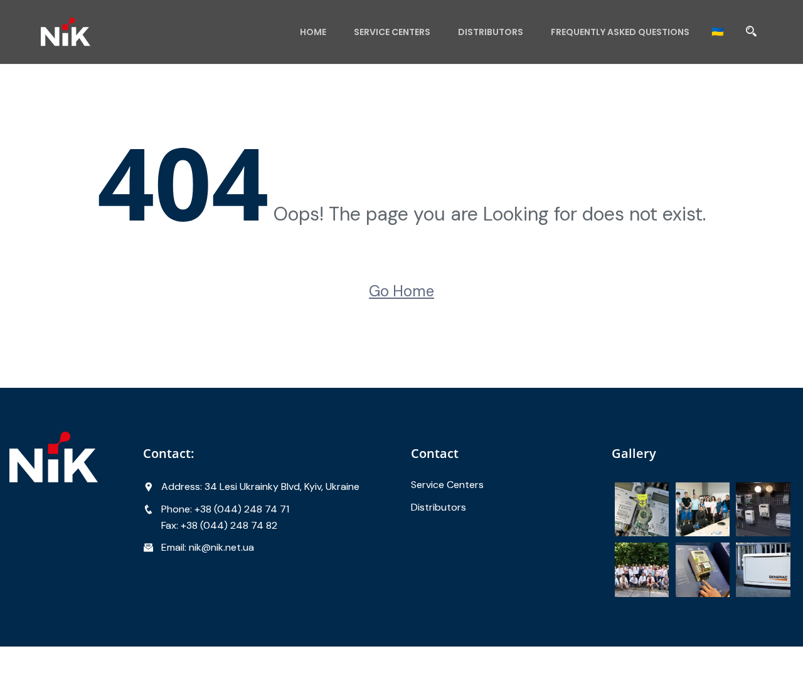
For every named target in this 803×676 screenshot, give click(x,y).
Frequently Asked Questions (620, 32)
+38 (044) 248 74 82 (229, 525)
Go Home (401, 291)
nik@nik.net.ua (221, 547)
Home (313, 32)
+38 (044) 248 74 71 (241, 509)
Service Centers (392, 32)
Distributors (490, 32)
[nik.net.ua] (124, 32)
